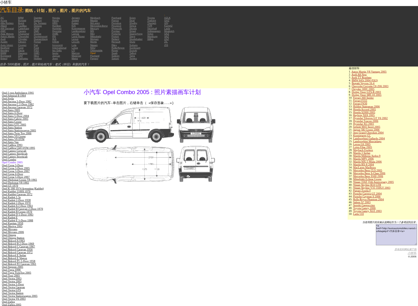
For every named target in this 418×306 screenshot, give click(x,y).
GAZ (166, 20)
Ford (36, 47)
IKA (54, 39)
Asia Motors (7, 33)
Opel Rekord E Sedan (14, 255)
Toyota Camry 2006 (364, 208)
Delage (38, 25)
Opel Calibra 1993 (12, 144)
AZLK (167, 17)
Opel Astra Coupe (12, 121)
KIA (74, 25)
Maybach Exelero (363, 150)
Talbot (132, 53)
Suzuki (133, 50)
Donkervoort (40, 36)
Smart (132, 31)
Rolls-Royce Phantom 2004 (368, 199)
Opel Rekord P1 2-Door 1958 (18, 261)
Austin (3, 41)
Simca (132, 25)
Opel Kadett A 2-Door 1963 (17, 205)
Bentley (4, 50)
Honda (56, 17)
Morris (93, 41)
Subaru (133, 45)
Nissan (94, 45)
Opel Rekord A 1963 (13, 240)
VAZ (166, 36)
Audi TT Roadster (361, 77)
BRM (20, 17)
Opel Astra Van (10, 142)
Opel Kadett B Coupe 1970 (17, 211)
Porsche (116, 33)
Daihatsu (23, 58)
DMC (36, 31)
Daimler (38, 17)
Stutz (132, 41)
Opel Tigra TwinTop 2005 (16, 272)
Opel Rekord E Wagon (14, 258)
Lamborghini (78, 31)
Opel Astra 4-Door (12, 113)
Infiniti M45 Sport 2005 (366, 126)
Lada (167, 28)
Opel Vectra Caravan (13, 287)
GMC (36, 53)
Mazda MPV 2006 (363, 158)
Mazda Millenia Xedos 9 (367, 155)
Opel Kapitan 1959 (12, 223)
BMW (3, 53)
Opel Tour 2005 (11, 275)
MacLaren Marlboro (364, 167)
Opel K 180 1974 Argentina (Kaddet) (23, 188)
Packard (94, 55)
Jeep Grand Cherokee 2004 (368, 132)
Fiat (36, 45)
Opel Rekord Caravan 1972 (17, 252)
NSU (92, 47)
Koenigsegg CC (362, 135)
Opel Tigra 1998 (11, 269)
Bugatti (22, 20)
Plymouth (117, 28)
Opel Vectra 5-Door (13, 284)
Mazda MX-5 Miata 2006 (367, 161)
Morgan (94, 39)
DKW (36, 28)
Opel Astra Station (12, 127)
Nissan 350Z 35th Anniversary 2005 (373, 181)
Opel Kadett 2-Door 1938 (16, 200)
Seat (132, 20)
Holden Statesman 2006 (366, 106)
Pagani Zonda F (362, 190)
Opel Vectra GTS (11, 290)
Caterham (23, 28)
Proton (115, 36)
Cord (20, 47)
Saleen (115, 55)
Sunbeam (134, 47)
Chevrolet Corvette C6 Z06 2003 (370, 86)
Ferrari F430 (360, 103)
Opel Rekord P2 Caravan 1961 (19, 263)
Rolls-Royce (118, 47)
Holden (38, 58)
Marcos (76, 53)
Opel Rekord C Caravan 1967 (18, 246)
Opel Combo (9, 159)
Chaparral (23, 33)
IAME (55, 33)
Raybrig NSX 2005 (364, 115)
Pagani (94, 58)
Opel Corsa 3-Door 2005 (16, 168)
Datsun (38, 20)
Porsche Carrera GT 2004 (367, 193)
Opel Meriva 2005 (12, 226)
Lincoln (76, 41)
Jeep (55, 58)
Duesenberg (41, 39)
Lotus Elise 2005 (362, 147)
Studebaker (135, 39)
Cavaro (22, 31)
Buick (21, 23)
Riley (114, 45)
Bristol (3, 58)
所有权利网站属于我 (405, 249)
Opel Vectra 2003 (12, 278)
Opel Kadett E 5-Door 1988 (17, 220)
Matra (75, 58)
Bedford (4, 47)
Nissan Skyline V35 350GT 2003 (371, 187)
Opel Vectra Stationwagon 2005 (19, 295)
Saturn (115, 58)
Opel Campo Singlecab (15, 153)
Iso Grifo (57, 50)
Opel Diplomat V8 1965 (15, 182)
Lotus (75, 47)
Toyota (151, 17)
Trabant (151, 20)
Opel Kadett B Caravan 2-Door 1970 (22, 208)
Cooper (22, 45)
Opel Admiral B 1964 (14, 95)
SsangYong (135, 33)
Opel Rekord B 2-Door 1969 (18, 243)
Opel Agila (8, 98)
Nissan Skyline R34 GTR (367, 184)
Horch (55, 20)
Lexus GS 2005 (362, 144)
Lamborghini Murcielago (367, 141)
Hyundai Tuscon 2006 (365, 120)
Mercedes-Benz (99, 25)
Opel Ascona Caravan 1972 (17, 107)
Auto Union (6, 45)
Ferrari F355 (360, 100)
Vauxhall (152, 28)
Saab (115, 53)
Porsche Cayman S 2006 (367, 196)
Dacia (21, 50)
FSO (36, 50)
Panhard (116, 17)
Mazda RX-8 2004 (363, 164)
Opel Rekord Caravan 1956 (17, 249)
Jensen (76, 17)
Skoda (133, 28)
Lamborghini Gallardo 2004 (369, 138)
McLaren (95, 23)
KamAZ (168, 25)
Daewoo (22, 53)
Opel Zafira (8, 301)
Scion (132, 17)
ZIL (166, 41)
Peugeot (116, 25)
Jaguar (56, 55)
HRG (55, 23)
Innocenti (57, 45)
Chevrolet (23, 36)
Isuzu (55, 53)
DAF (20, 55)
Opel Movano (9, 229)
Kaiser (75, 23)
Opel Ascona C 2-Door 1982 (18, 104)
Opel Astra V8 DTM (13, 139)
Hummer (56, 28)
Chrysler (22, 39)
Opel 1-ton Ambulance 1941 (18, 92)
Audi (3, 39)
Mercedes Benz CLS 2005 (367, 170)
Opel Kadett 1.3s (11, 197)
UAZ (166, 33)
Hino (36, 55)
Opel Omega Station (13, 237)
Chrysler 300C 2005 (363, 89)
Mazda (94, 20)
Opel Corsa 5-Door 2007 (16, 176)
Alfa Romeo (7, 23)
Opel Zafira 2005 (11, 304)
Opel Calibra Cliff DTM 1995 (18, 147)
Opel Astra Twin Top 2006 (16, 133)
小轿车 (412, 253)
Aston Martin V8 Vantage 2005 (369, 71)
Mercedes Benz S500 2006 (368, 176)
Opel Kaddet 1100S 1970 (16, 191)
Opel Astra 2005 (11, 110)
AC (2, 17)
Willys (150, 39)
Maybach (95, 17)
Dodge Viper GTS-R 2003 (366, 91)
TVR (149, 25)
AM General (7, 28)
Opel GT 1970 (10, 185)
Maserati (76, 55)
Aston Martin (7, 36)
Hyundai (56, 31)
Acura (3, 20)
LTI (73, 50)
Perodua (116, 23)
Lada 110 (358, 213)
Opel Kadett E (10, 217)
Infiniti (55, 41)
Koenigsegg (78, 28)
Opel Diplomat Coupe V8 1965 (19, 179)
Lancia (75, 33)
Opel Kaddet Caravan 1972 (17, 194)
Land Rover (78, 36)
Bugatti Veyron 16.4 (363, 83)
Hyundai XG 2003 (363, 123)
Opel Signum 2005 (12, 266)
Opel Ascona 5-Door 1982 (16, 101)
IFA (54, 36)
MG (92, 31)
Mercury (94, 28)
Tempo (133, 58)
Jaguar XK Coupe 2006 (366, 129)
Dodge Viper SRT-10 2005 (366, 94)
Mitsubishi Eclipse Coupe (367, 179)
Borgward (5, 55)
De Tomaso (40, 23)
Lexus (75, 39)
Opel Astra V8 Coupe (14, 136)
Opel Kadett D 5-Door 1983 (17, 214)
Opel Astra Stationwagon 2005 (19, 130)
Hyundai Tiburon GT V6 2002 (370, 118)
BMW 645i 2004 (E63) (365, 80)
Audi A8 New (359, 74)
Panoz (115, 20)
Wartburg (152, 36)
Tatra (132, 55)
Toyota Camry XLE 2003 (367, 210)
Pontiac (116, 31)
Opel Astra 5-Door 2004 (15, 115)
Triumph (151, 23)
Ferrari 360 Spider (363, 97)
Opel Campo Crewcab (14, 150)
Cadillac (22, 25)
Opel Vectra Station (12, 292)
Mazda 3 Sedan (361, 152)
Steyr (132, 36)
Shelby (133, 23)
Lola (74, 45)
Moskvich (169, 31)
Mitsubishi (95, 36)
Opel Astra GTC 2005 (14, 124)
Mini (92, 33)
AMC (3, 31)
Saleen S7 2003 (362, 202)
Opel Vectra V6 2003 (14, 298)
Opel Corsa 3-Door (12, 165)
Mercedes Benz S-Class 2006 (369, 173)
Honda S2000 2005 (364, 112)
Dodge (37, 33)
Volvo (150, 33)
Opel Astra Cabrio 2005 (15, 118)
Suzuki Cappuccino (364, 205)
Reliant (115, 39)
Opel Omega (9, 234)
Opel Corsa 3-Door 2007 (16, 171)
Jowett (75, 20)
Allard (3, 25)
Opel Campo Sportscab (15, 156)
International (59, 47)
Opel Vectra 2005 (12, 281)
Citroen (22, 41)
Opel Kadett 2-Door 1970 (16, 203)
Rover (115, 50)
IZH (166, 23)
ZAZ (166, 39)
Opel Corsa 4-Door (12, 173)
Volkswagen (154, 31)
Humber (56, 25)
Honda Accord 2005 (364, 109)
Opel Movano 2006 (13, 232)
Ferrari (37, 41)
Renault (116, 41)
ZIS (166, 45)
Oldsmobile (96, 50)
